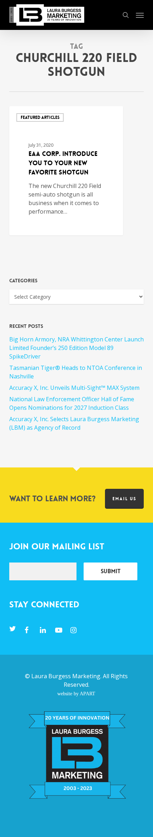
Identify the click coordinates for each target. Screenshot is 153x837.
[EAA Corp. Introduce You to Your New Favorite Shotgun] (66, 170)
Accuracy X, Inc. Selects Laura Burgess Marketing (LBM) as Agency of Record (74, 423)
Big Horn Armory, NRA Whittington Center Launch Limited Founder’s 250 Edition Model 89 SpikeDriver (76, 347)
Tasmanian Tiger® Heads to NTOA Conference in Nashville (75, 372)
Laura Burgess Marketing (65, 676)
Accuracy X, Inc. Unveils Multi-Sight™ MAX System (74, 388)
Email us (124, 499)
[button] (140, 15)
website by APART (76, 693)
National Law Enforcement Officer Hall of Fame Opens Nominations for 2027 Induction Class (71, 403)
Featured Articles (40, 117)
